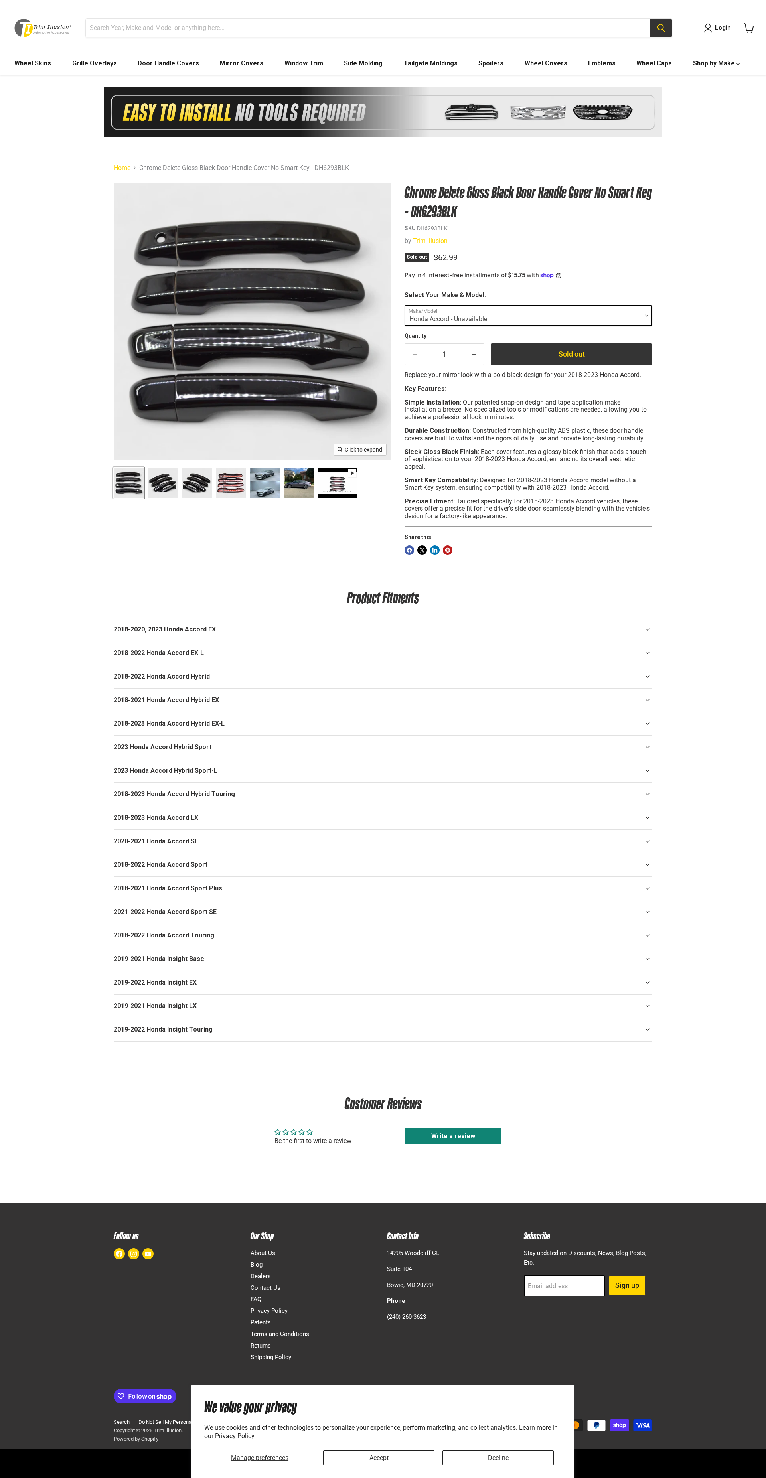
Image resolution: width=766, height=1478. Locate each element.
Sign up (627, 1285)
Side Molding (363, 63)
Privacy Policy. (235, 1436)
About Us (263, 1253)
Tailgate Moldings (431, 63)
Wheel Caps (654, 63)
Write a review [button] (453, 1136)
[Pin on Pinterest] (447, 550)
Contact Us (265, 1287)
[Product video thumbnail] (337, 483)
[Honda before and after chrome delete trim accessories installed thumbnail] (264, 483)
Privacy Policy (269, 1310)
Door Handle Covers (168, 63)
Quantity (415, 336)
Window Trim (303, 63)
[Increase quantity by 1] (474, 354)
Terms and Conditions (280, 1334)
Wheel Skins (32, 63)
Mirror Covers (241, 63)
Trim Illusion (430, 241)
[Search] (661, 28)
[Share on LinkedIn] (435, 550)
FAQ (256, 1299)
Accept (379, 1458)
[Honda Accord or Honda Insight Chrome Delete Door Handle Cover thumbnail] (128, 483)
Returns (261, 1345)
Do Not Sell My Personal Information (179, 1422)
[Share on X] (422, 550)
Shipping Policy (271, 1357)
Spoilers (490, 63)
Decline (498, 1458)
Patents (261, 1322)
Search (122, 1422)
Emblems (602, 63)
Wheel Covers (546, 63)
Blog (257, 1264)
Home (122, 168)
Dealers (261, 1276)
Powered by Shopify (136, 1439)
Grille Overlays (94, 63)
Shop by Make (714, 63)
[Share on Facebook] (409, 550)
